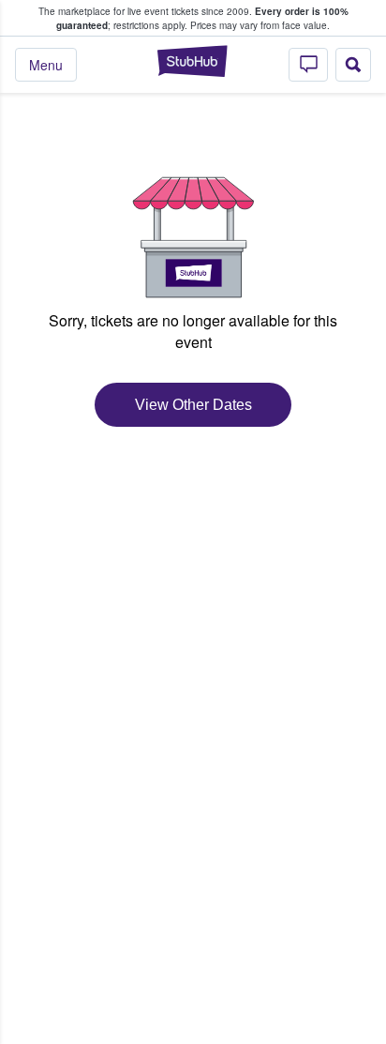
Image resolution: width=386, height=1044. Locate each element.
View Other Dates (193, 405)
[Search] (353, 65)
